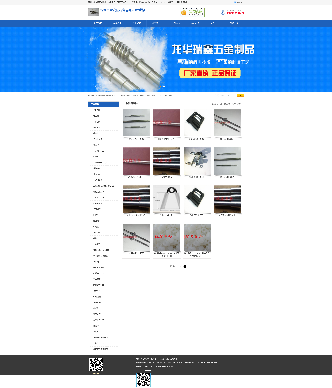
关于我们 (156, 23)
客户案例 (195, 23)
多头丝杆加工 (98, 145)
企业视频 (137, 23)
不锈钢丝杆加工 (99, 273)
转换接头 (97, 168)
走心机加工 (97, 139)
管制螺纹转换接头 (100, 256)
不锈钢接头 (97, 180)
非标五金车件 (98, 268)
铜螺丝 (96, 157)
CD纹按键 (97, 297)
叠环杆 (96, 133)
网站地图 (170, 367)
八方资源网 (148, 367)
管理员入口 (163, 367)
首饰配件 (97, 262)
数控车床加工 (98, 128)
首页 (221, 104)
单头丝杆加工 (98, 332)
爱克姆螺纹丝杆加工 (101, 338)
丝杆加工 (97, 110)
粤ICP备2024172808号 (175, 363)
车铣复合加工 (98, 244)
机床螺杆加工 (98, 151)
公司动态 (176, 23)
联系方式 (234, 23)
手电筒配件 (97, 279)
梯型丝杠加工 (98, 320)
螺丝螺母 (97, 221)
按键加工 (97, 233)
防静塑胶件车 (98, 285)
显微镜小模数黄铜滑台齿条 (104, 186)
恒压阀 (96, 116)
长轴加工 (97, 122)
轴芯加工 (97, 174)
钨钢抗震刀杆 (98, 198)
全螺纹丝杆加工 (99, 343)
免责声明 (156, 367)
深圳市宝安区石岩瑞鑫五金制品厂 (195, 363)
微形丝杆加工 (98, 308)
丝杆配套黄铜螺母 (100, 349)
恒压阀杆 (97, 209)
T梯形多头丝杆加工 (101, 163)
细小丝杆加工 (98, 303)
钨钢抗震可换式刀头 (101, 250)
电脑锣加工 (97, 203)
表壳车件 (97, 291)
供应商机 (117, 23)
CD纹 (95, 215)
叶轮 (95, 238)
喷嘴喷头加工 (98, 227)
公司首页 (98, 23)
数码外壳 (97, 314)
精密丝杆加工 (98, 326)
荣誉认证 (214, 23)
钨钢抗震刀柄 (98, 192)
